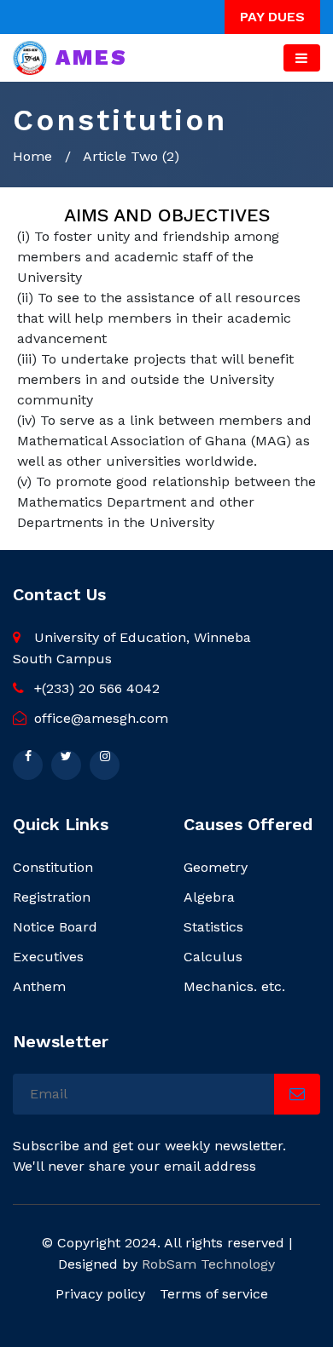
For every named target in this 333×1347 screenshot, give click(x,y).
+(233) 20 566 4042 (95, 688)
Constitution (53, 867)
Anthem (39, 986)
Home (32, 156)
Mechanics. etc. (234, 986)
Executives (48, 957)
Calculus (213, 957)
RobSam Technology (208, 1264)
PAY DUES (272, 17)
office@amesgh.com (99, 718)
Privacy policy (100, 1294)
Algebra (209, 897)
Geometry (216, 867)
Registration (52, 897)
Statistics (213, 927)
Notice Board (55, 927)
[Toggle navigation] (301, 58)
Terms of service (214, 1294)
